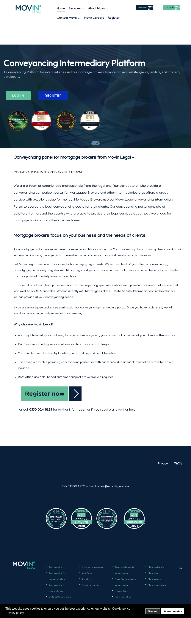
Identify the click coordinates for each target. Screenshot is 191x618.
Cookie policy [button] (121, 608)
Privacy (163, 464)
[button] (94, 143)
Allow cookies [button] (173, 611)
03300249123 (73, 486)
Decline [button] (152, 611)
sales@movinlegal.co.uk (113, 486)
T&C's (178, 464)
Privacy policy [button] (14, 612)
